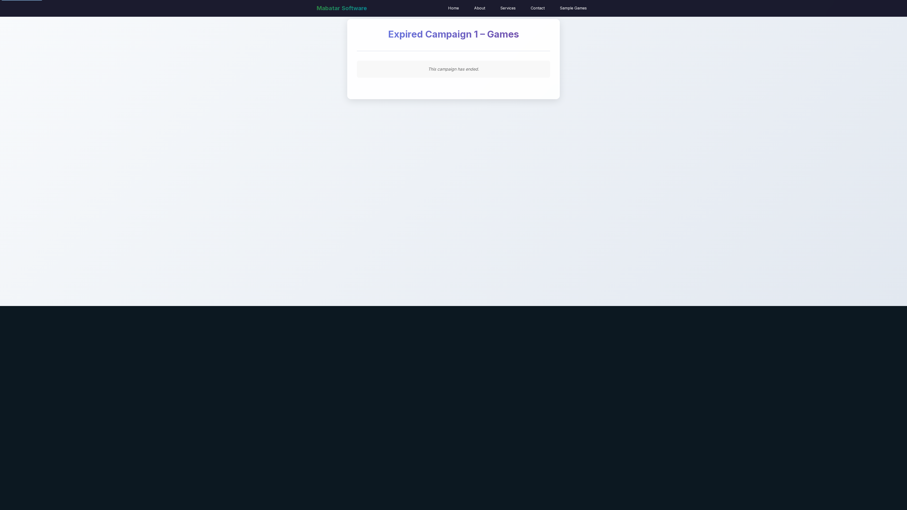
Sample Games (573, 8)
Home (453, 8)
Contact (538, 8)
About (479, 8)
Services (508, 8)
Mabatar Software (342, 8)
